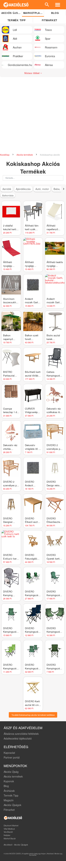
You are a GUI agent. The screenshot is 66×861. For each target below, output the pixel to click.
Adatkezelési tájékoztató (18, 738)
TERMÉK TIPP (16, 20)
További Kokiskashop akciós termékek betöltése (33, 714)
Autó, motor (42, 189)
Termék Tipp (11, 795)
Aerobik (6, 189)
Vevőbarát (8, 831)
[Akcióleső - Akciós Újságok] (16, 4)
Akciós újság (11, 13)
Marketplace (33, 13)
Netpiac (7, 835)
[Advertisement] (33, 117)
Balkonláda (8, 195)
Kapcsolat (9, 752)
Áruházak (9, 790)
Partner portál (12, 757)
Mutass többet (32, 73)
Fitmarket (49, 20)
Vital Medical (9, 828)
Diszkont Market (11, 825)
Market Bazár (10, 838)
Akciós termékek (24, 154)
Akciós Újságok (12, 805)
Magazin (9, 800)
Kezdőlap (5, 154)
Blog (55, 13)
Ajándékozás (23, 189)
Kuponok (9, 781)
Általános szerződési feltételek (21, 733)
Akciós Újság (11, 771)
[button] (63, 189)
